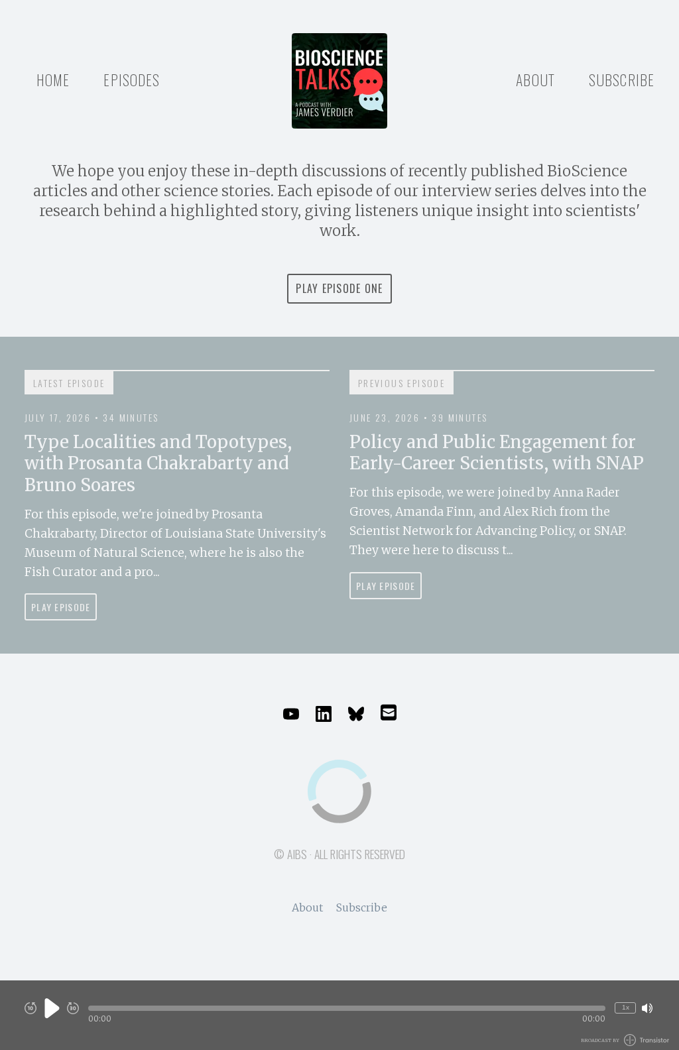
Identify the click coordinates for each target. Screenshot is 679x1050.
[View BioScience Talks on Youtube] (291, 714)
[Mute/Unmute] (647, 1008)
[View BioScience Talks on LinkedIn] (324, 714)
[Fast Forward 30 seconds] (73, 1008)
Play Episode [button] (60, 607)
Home (53, 79)
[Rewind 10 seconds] (30, 1008)
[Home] (339, 81)
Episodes (131, 79)
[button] (346, 1008)
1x (625, 1007)
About (535, 79)
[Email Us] (389, 711)
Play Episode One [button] (339, 288)
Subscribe (621, 79)
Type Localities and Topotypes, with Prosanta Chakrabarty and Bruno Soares (158, 463)
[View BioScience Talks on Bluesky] (356, 714)
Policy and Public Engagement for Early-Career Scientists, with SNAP (496, 453)
